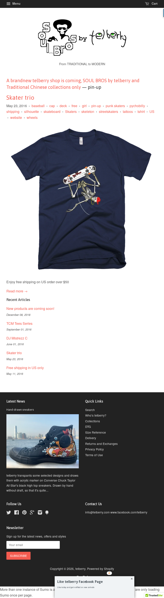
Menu (16, 3)
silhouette (31, 111)
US (151, 111)
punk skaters (115, 105)
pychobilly (137, 105)
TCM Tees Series (19, 323)
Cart (154, 3)
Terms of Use (94, 455)
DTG (88, 426)
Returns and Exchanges (101, 443)
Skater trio (20, 97)
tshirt (141, 111)
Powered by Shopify (100, 568)
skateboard (52, 111)
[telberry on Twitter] (8, 513)
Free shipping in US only (25, 367)
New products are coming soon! (30, 308)
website (16, 117)
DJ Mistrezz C (17, 338)
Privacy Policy (94, 449)
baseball (38, 105)
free (74, 105)
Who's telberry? (95, 415)
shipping (12, 111)
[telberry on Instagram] (40, 513)
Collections (92, 421)
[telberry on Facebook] (16, 513)
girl (84, 105)
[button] (94, 581)
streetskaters (108, 111)
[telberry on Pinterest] (24, 513)
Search (90, 410)
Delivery (90, 438)
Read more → (17, 291)
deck (63, 105)
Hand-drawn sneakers (20, 409)
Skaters (71, 111)
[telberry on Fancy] (47, 513)
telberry (80, 568)
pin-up (96, 105)
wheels (32, 117)
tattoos (128, 111)
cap (52, 105)
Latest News (15, 401)
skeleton (87, 111)
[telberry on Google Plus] (32, 513)
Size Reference (95, 432)
